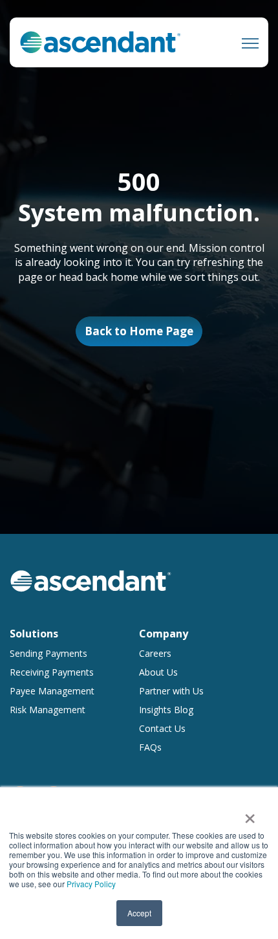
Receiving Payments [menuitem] (52, 672)
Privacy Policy (91, 883)
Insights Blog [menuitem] (166, 709)
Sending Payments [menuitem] (48, 653)
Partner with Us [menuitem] (171, 691)
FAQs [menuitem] (150, 747)
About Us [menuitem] (158, 672)
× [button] (249, 814)
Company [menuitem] (163, 633)
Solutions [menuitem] (34, 633)
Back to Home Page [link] (139, 331)
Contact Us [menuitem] (162, 728)
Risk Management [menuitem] (47, 709)
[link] (100, 41)
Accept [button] (139, 912)
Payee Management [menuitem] (52, 691)
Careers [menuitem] (155, 653)
